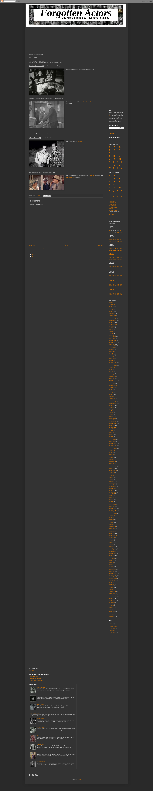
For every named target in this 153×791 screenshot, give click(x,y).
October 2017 (112, 490)
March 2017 (111, 503)
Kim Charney (40, 718)
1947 (115, 277)
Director (112, 630)
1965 (110, 294)
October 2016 (112, 512)
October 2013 (112, 577)
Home (66, 245)
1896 (112, 232)
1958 (118, 286)
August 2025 (112, 326)
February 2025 (112, 337)
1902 (115, 239)
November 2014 (112, 553)
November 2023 (112, 362)
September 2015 (113, 535)
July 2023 (111, 369)
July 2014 (111, 560)
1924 (121, 257)
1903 (118, 239)
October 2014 (112, 555)
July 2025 (111, 328)
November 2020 (112, 423)
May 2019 (111, 456)
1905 (110, 241)
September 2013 (113, 578)
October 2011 (112, 611)
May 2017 (111, 499)
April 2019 (111, 457)
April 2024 (111, 355)
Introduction (113, 140)
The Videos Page (113, 207)
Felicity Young (40, 727)
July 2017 (111, 495)
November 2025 (112, 320)
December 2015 (112, 530)
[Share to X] (47, 196)
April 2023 (111, 373)
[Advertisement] (76, 39)
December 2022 (112, 380)
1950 (110, 284)
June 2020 (111, 432)
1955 (110, 286)
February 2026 (112, 315)
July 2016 (111, 517)
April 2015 (111, 544)
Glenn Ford (91, 175)
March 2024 (111, 356)
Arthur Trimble (40, 704)
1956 (112, 286)
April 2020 (111, 436)
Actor (111, 623)
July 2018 (111, 474)
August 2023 (112, 367)
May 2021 (111, 412)
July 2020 (111, 430)
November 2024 (112, 342)
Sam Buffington (41, 687)
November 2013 (112, 575)
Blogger (79, 779)
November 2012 (112, 596)
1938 (118, 268)
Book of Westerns (34, 676)
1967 (115, 294)
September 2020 (113, 427)
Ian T (33, 254)
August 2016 (112, 515)
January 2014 (112, 571)
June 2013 (111, 584)
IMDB (110, 115)
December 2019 (112, 443)
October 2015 (112, 533)
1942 (115, 275)
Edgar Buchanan (70, 177)
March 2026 (111, 313)
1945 (110, 277)
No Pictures (111, 214)
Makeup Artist (113, 632)
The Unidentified (113, 205)
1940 (110, 275)
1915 (110, 250)
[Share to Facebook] (49, 196)
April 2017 (111, 501)
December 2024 (112, 340)
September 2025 (113, 324)
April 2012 (111, 609)
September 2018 (113, 470)
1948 (118, 277)
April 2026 (111, 311)
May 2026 (111, 309)
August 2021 (112, 407)
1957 (115, 286)
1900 (110, 239)
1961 (112, 293)
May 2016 (111, 521)
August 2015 (112, 537)
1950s (111, 280)
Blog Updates (112, 201)
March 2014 (111, 568)
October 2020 (112, 425)
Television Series (113, 210)
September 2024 (113, 346)
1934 (121, 266)
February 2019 (112, 461)
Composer (112, 628)
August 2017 (112, 494)
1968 (118, 294)
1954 (121, 284)
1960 (110, 293)
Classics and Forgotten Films (37, 680)
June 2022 (111, 391)
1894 (121, 231)
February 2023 (112, 376)
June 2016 (111, 519)
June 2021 (111, 411)
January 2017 (112, 506)
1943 (118, 275)
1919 (121, 250)
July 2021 (111, 409)
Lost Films (111, 208)
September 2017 (113, 492)
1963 (118, 293)
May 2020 (111, 434)
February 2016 (112, 526)
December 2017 (112, 486)
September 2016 (113, 513)
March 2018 (111, 481)
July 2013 (111, 582)
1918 (118, 250)
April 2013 (111, 587)
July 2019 (111, 452)
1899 (121, 232)
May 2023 (111, 371)
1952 (115, 284)
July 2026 (111, 306)
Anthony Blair (40, 696)
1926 (112, 259)
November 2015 (112, 531)
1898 (118, 232)
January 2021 (112, 420)
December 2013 (112, 573)
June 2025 (111, 329)
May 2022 (111, 392)
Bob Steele (80, 141)
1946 (112, 277)
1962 (115, 293)
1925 (110, 259)
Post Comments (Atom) (40, 248)
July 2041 (111, 302)
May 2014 (111, 564)
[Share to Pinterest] (50, 196)
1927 (115, 259)
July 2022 (111, 389)
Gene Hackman (41, 735)
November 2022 (112, 382)
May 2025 (111, 331)
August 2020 (112, 429)
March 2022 (111, 396)
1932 (115, 266)
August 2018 (112, 472)
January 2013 (112, 593)
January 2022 (112, 400)
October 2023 (112, 364)
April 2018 (111, 479)
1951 (112, 284)
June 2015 (111, 540)
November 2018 (112, 466)
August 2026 (112, 304)
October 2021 (112, 405)
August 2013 (112, 580)
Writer (111, 634)
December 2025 (112, 318)
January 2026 (112, 317)
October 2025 (112, 322)
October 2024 (112, 344)
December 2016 (112, 508)
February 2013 (112, 591)
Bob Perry (92, 102)
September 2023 (113, 365)
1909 (121, 241)
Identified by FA (112, 202)
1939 (121, 268)
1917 (115, 250)
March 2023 (111, 374)
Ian (32, 256)
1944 (121, 275)
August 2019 (112, 450)
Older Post (100, 245)
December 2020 (112, 421)
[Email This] (44, 196)
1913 (118, 248)
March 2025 (111, 335)
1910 (110, 248)
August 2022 (112, 387)
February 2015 (112, 548)
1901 (112, 239)
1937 (115, 268)
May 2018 (111, 477)
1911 (112, 248)
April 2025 (111, 333)
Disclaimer (111, 213)
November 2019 (112, 445)
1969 (121, 294)
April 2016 (111, 522)
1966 (112, 294)
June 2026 (111, 308)
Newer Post (32, 245)
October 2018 (112, 468)
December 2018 (112, 465)
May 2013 (111, 586)
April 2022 (111, 394)
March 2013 (111, 589)
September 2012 (113, 600)
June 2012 (111, 605)
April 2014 (111, 566)
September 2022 (113, 385)
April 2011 (111, 613)
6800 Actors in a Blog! (35, 713)
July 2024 (111, 349)
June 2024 (111, 351)
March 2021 (111, 416)
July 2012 (111, 604)
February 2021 (112, 418)
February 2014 (112, 569)
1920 (110, 257)
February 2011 (112, 616)
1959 (121, 286)
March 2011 (111, 614)
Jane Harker (40, 753)
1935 (110, 268)
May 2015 (111, 542)
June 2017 (111, 497)
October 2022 (112, 383)
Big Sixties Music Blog (35, 678)
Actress (111, 625)
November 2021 (112, 403)
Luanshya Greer (41, 761)
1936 (112, 268)
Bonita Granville (84, 102)
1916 (112, 250)
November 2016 (112, 510)
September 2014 (113, 557)
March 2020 (111, 438)
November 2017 (112, 488)
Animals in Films (112, 204)
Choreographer (113, 626)
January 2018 (112, 485)
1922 (115, 257)
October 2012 (112, 598)
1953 (118, 284)
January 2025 (112, 338)
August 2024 (112, 347)
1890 (110, 231)
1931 (112, 266)
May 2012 (111, 607)
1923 (118, 257)
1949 (121, 277)
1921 (112, 257)
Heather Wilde (40, 744)
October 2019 (112, 447)
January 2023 (112, 378)
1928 (118, 259)
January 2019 (112, 463)
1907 (115, 241)
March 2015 (111, 546)
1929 (121, 259)
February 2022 (112, 398)
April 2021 (111, 414)
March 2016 (111, 524)
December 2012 (112, 595)
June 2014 (111, 562)
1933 (118, 266)
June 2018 (111, 475)
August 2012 (112, 602)
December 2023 (112, 360)
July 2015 (111, 539)
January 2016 (112, 528)
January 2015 (112, 549)
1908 (118, 241)
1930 (110, 266)
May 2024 (111, 353)
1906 (112, 241)
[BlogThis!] (45, 196)
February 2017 (112, 504)
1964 (121, 293)
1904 (121, 239)
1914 (120, 248)
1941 (112, 275)
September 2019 (113, 448)
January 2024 (112, 358)
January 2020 (112, 441)
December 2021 (112, 401)
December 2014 (112, 551)
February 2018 (112, 483)
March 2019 (111, 459)
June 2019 (111, 454)
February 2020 (112, 439)
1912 (115, 248)
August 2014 (112, 558)
